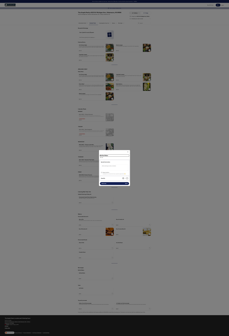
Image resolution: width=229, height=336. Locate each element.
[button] (114, 183)
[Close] (128, 152)
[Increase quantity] (127, 178)
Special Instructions (105, 162)
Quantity (103, 178)
